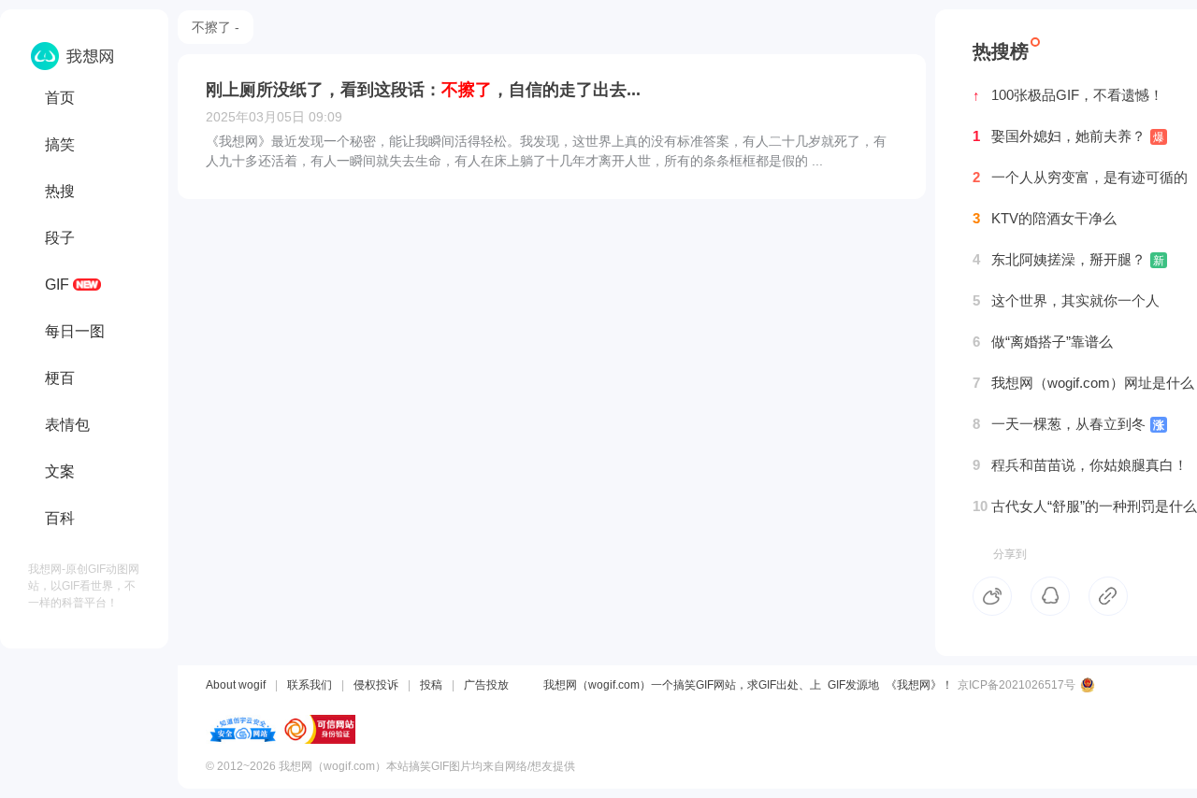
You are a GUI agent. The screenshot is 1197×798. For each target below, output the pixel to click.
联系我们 (309, 684)
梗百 (60, 378)
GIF (57, 284)
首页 (60, 98)
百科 (60, 518)
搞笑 (60, 144)
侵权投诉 (375, 684)
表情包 (67, 425)
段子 (60, 238)
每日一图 (75, 331)
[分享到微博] (992, 596)
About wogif (236, 684)
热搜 (60, 191)
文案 (60, 471)
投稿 (431, 684)
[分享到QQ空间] (1050, 596)
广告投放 (486, 684)
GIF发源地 (853, 684)
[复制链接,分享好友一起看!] (1108, 596)
